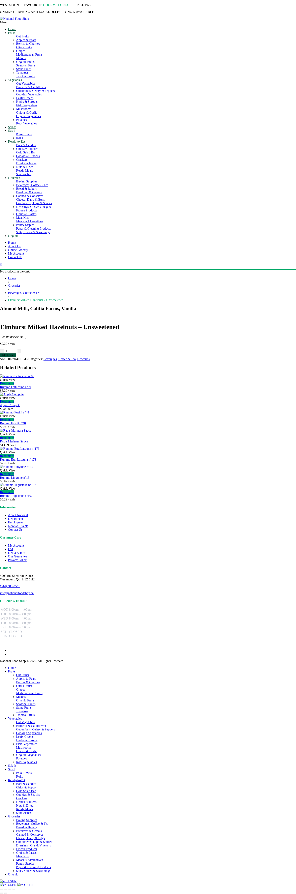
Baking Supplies (26, 820)
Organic (13, 874)
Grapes (20, 689)
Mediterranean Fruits (29, 693)
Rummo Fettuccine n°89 (15, 387)
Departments (16, 518)
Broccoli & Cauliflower (31, 725)
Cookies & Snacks (28, 794)
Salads (12, 765)
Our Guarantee (17, 556)
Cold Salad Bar (26, 791)
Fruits (11, 671)
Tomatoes (22, 711)
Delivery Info (16, 552)
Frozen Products (26, 849)
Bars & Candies (26, 783)
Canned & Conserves (29, 834)
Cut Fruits (22, 675)
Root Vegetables (26, 762)
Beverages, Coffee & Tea (24, 292)
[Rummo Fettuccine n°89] (17, 376)
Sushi (11, 769)
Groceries (14, 285)
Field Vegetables (26, 744)
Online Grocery (18, 250)
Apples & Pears (26, 678)
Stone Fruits (23, 707)
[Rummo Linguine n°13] (16, 466)
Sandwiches (23, 812)
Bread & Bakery (26, 827)
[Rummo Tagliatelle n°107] (18, 485)
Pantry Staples (25, 863)
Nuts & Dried (24, 805)
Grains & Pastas (26, 852)
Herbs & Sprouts (26, 740)
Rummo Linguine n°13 (14, 477)
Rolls (19, 776)
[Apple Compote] (12, 394)
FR (31, 885)
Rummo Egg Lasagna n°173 (18, 459)
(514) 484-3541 (10, 586)
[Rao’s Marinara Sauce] (15, 430)
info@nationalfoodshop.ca (17, 593)
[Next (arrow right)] (5, 893)
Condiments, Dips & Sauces (34, 841)
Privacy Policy (17, 560)
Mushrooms (23, 747)
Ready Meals (24, 809)
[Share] (9, 889)
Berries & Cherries (28, 682)
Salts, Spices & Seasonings (33, 870)
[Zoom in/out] (1, 889)
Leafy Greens (24, 736)
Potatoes (21, 758)
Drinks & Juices (26, 802)
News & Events (18, 526)
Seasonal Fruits (25, 704)
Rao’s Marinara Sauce (14, 441)
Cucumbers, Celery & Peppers (35, 729)
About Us (14, 246)
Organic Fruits (25, 700)
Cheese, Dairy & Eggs (30, 838)
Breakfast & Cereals (29, 831)
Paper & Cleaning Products (33, 867)
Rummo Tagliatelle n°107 (16, 495)
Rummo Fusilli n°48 (13, 423)
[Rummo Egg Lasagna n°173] (19, 448)
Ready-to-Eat (16, 780)
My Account (16, 253)
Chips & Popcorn (27, 787)
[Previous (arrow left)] (1, 893)
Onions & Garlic (26, 751)
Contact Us (15, 257)
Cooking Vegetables (29, 733)
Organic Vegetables (28, 754)
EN (14, 881)
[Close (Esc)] (13, 889)
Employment (16, 522)
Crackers (21, 798)
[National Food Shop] (148, 19)
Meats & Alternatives (29, 860)
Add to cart (8, 355)
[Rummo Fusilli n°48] (14, 412)
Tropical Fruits (25, 715)
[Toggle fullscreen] (5, 889)
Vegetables (15, 718)
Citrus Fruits (24, 686)
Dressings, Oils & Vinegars (33, 845)
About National (18, 515)
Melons (21, 696)
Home (12, 242)
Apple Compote (10, 405)
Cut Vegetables (25, 722)
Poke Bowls (24, 773)
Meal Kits (22, 856)
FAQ (11, 549)
